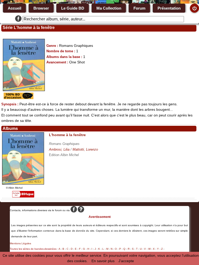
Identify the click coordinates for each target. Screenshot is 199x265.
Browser (41, 8)
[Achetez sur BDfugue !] (23, 196)
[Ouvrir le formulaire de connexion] (194, 8)
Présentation (169, 8)
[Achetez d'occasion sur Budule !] (17, 98)
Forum (139, 8)
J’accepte (126, 261)
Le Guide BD (72, 8)
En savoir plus (103, 261)
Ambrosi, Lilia (59, 149)
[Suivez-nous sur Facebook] (18, 19)
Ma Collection (108, 8)
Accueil (14, 8)
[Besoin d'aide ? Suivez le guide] (81, 210)
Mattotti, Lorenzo (85, 149)
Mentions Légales (20, 243)
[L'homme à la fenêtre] (23, 183)
